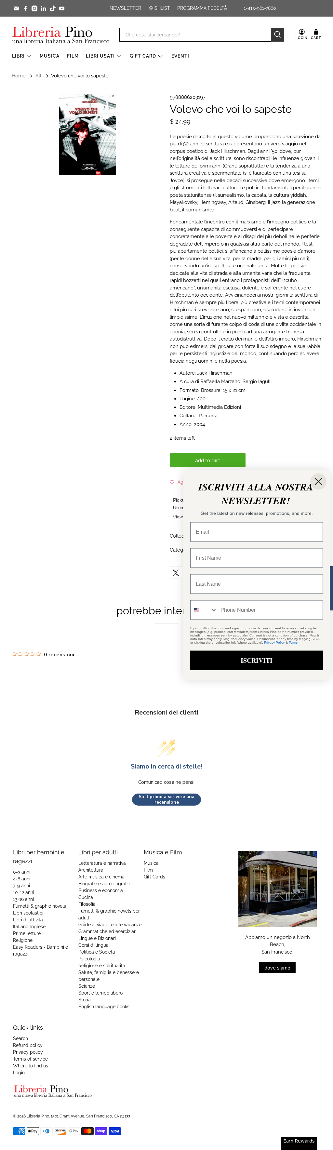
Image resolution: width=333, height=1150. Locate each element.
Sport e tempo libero (100, 993)
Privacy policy (28, 1052)
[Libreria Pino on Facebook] (25, 8)
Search (20, 1038)
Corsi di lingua (93, 945)
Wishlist (159, 8)
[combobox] (204, 610)
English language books (103, 1006)
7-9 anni (21, 885)
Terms (293, 642)
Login (19, 1072)
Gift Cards (154, 876)
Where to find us (30, 1065)
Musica (50, 56)
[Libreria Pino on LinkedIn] (44, 8)
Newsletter (125, 8)
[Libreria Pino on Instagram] (34, 8)
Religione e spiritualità (101, 965)
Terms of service (30, 1059)
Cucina (85, 897)
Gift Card (143, 56)
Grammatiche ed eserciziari (107, 931)
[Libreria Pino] (61, 35)
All (38, 76)
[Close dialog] (318, 482)
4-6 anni (21, 878)
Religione (23, 940)
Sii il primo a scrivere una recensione (166, 800)
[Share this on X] (176, 573)
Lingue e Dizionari (97, 938)
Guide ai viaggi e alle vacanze (109, 924)
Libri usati (100, 56)
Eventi (180, 56)
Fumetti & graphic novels (39, 906)
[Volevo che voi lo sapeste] (87, 134)
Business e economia (100, 890)
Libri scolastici (28, 913)
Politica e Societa (96, 952)
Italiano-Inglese (29, 926)
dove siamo (277, 967)
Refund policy (28, 1045)
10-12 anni (23, 892)
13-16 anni (23, 899)
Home (19, 76)
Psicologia (89, 958)
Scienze (86, 986)
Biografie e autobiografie (104, 883)
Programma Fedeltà (202, 8)
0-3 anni (21, 872)
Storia (84, 999)
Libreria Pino (38, 1116)
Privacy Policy (274, 642)
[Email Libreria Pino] (16, 8)
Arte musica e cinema (101, 876)
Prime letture (27, 933)
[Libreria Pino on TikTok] (53, 8)
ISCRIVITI (257, 660)
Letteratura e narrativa (102, 863)
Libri (18, 56)
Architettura (90, 870)
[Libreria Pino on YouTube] (62, 8)
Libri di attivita (28, 919)
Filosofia (87, 904)
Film (73, 56)
